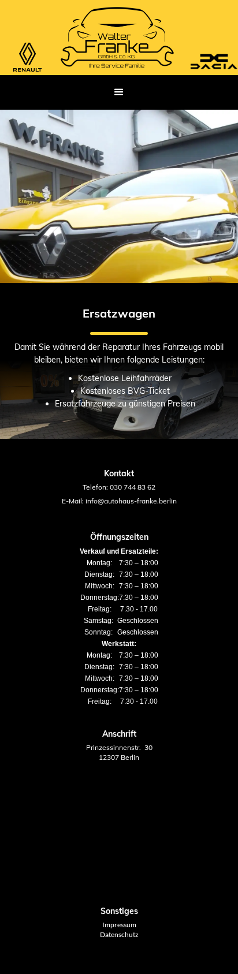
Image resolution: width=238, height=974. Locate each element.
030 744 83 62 (132, 487)
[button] (119, 92)
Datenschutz (119, 934)
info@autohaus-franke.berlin (131, 501)
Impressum (119, 924)
